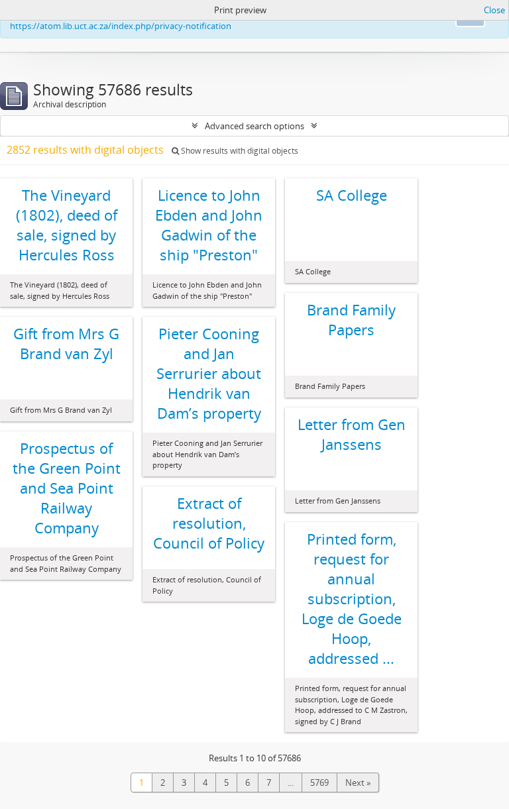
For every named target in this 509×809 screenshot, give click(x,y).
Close (494, 10)
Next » (357, 782)
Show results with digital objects (238, 150)
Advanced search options (254, 126)
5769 (319, 782)
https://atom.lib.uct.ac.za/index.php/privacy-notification (120, 26)
